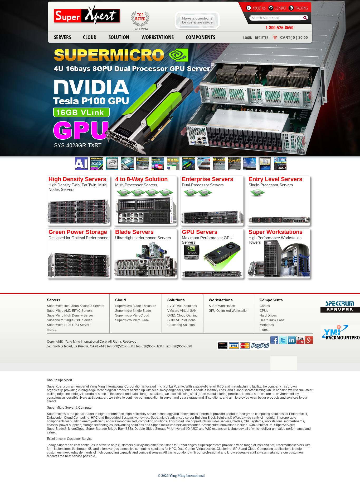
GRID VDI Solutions (181, 320)
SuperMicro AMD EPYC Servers (70, 311)
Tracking (301, 8)
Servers (62, 37)
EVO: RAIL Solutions (182, 306)
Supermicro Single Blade (133, 311)
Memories (267, 325)
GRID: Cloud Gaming (182, 315)
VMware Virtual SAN (182, 311)
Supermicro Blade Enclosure (135, 306)
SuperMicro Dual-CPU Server (68, 325)
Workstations (158, 37)
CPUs (264, 311)
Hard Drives (268, 315)
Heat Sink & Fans (272, 320)
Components (200, 37)
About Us (259, 8)
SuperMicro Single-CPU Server (69, 320)
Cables (265, 306)
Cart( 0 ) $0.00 (294, 37)
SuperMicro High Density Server (70, 315)
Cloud (89, 37)
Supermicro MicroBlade (132, 320)
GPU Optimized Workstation (229, 311)
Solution (119, 37)
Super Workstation (222, 306)
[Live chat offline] (197, 28)
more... (52, 330)
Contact (280, 8)
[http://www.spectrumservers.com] (340, 311)
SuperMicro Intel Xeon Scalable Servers (75, 306)
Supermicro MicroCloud (132, 315)
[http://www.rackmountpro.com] (340, 339)
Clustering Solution (181, 325)
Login (247, 37)
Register (261, 37)
